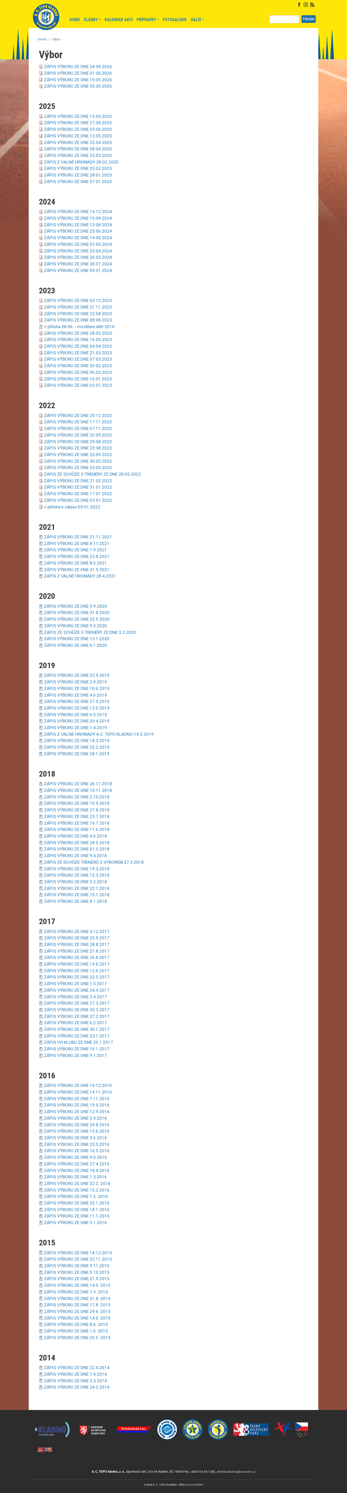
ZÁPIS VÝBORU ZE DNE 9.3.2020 (75, 625)
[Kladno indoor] (192, 1419)
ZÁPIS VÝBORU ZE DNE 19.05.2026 (78, 79)
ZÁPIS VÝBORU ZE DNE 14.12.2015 (78, 1252)
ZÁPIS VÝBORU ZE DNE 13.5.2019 (76, 708)
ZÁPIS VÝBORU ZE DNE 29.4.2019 (76, 721)
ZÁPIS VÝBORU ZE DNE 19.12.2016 (78, 1085)
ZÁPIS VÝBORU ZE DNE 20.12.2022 (78, 415)
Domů (75, 19)
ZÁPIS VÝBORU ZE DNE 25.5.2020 (76, 619)
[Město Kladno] (53, 1419)
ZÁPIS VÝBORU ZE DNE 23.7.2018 (76, 816)
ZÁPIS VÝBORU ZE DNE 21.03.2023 (78, 352)
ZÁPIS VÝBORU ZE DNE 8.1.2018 (75, 901)
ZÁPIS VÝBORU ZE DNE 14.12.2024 (78, 211)
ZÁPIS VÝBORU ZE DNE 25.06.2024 (78, 231)
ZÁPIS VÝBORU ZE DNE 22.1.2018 (76, 888)
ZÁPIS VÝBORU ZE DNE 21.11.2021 (78, 536)
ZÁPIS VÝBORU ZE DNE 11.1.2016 (76, 1215)
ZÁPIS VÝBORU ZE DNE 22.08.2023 (78, 313)
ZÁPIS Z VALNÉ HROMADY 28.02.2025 (81, 162)
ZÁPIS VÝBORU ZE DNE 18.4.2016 (76, 1170)
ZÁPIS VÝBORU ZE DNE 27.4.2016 (76, 1163)
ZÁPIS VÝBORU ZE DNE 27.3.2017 (76, 1003)
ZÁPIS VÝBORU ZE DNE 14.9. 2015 (77, 1285)
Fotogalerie (175, 19)
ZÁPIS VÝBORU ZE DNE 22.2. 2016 (77, 1183)
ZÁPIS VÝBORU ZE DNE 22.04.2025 (78, 142)
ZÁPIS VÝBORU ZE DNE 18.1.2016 (76, 1209)
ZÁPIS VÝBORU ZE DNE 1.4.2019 (75, 727)
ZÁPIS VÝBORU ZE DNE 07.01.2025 (78, 181)
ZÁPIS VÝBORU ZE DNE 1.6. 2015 (76, 1331)
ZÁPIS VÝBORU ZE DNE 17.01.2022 (78, 493)
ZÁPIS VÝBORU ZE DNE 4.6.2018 (75, 836)
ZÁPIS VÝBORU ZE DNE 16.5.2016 (76, 1150)
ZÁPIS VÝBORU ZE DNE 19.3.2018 (76, 868)
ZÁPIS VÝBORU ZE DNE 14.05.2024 (78, 237)
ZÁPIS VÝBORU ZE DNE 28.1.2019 (76, 753)
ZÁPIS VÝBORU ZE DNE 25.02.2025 (78, 168)
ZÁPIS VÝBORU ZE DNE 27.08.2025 (78, 122)
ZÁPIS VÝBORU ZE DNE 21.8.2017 (76, 951)
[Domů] (46, 19)
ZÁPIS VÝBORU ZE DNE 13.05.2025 (78, 135)
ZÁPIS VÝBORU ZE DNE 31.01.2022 (78, 487)
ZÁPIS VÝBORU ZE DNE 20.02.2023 (78, 365)
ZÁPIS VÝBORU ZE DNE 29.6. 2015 (77, 1311)
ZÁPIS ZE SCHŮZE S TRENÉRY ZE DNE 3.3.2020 (90, 632)
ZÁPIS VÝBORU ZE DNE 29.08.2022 (78, 441)
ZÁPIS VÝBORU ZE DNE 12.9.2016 (76, 1111)
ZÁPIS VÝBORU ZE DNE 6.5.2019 (75, 714)
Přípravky (146, 19)
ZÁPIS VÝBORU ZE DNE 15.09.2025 (78, 116)
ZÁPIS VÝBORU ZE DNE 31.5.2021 (76, 569)
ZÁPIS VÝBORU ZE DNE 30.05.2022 (78, 461)
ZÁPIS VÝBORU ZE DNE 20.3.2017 (76, 1009)
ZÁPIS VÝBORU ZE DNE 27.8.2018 (76, 809)
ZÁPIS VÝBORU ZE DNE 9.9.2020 (75, 606)
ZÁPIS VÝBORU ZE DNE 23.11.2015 (78, 1259)
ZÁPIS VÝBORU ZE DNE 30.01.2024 (78, 263)
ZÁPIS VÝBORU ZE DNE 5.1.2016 (75, 1222)
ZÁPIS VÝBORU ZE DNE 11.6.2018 (76, 829)
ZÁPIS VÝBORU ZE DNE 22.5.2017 (76, 977)
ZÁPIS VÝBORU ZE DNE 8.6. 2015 (76, 1324)
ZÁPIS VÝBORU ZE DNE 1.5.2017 (75, 983)
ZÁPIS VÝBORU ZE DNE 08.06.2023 (78, 320)
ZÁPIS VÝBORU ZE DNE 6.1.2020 (75, 645)
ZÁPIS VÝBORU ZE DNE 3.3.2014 (75, 1380)
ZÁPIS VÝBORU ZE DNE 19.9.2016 (76, 1104)
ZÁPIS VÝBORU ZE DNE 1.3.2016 (75, 1176)
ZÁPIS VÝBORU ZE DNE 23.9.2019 (76, 675)
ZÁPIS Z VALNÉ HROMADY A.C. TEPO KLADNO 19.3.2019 (99, 734)
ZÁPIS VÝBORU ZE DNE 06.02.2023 (78, 372)
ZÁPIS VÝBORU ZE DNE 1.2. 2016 (76, 1196)
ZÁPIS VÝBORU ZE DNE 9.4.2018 (75, 855)
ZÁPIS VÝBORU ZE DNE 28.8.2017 (76, 944)
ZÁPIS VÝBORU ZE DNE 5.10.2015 (76, 1272)
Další (196, 19)
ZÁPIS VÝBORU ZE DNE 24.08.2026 (78, 66)
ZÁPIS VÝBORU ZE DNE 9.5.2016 (75, 1157)
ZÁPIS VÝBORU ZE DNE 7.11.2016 (76, 1098)
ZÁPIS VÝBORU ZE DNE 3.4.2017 (75, 996)
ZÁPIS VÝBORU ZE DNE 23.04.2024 (78, 250)
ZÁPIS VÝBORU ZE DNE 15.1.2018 (76, 894)
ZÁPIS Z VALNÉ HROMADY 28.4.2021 (80, 576)
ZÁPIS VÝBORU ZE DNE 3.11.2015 (76, 1265)
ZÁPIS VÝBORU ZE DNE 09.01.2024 (78, 270)
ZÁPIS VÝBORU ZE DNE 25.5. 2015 (77, 1337)
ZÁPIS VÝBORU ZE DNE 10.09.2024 (78, 218)
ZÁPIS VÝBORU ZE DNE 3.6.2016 (75, 1137)
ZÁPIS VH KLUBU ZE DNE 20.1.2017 (78, 1042)
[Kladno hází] (218, 1419)
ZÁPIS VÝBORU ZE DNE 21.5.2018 (76, 849)
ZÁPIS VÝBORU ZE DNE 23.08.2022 (78, 448)
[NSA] (93, 1419)
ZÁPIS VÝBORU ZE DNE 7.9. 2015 (76, 1291)
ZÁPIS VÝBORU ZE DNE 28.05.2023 (78, 333)
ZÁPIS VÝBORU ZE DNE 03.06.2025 (78, 129)
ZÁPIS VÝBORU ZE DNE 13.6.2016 (76, 1131)
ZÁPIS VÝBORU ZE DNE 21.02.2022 (78, 480)
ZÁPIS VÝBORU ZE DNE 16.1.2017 (76, 1048)
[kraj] (134, 1419)
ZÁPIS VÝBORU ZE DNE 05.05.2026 (78, 86)
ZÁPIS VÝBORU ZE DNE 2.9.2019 (75, 681)
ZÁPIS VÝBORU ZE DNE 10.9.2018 (76, 803)
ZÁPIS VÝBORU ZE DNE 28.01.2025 (78, 175)
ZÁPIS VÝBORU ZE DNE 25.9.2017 (76, 937)
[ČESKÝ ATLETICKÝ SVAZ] (251, 1419)
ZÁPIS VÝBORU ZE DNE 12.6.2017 (76, 970)
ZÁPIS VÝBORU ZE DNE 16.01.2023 (78, 378)
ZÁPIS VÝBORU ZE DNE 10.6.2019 (76, 688)
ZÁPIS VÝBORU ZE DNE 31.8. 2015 (77, 1298)
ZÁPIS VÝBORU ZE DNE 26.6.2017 (76, 957)
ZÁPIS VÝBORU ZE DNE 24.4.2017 (76, 990)
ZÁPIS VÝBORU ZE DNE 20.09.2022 (78, 435)
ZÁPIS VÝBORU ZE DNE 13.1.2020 (76, 638)
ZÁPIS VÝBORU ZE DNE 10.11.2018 (78, 790)
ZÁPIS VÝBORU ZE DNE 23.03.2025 (78, 155)
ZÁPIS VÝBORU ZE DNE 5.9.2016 (75, 1118)
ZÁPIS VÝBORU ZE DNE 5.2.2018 (75, 881)
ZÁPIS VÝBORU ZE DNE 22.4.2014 (76, 1367)
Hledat (308, 19)
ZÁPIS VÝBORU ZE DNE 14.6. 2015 (77, 1318)
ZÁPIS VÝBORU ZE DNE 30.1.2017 (76, 1029)
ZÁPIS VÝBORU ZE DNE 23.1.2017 (76, 1035)
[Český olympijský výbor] (291, 1419)
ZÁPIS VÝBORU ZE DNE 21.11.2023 (78, 307)
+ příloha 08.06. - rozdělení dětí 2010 (79, 326)
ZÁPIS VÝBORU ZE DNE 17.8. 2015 (77, 1304)
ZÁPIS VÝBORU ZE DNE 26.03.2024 (78, 257)
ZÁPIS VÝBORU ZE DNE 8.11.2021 (76, 543)
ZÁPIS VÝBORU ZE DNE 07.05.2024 (78, 244)
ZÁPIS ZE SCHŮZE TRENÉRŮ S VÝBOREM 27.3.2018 (94, 862)
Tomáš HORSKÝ (194, 1484)
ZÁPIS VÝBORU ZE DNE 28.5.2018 (76, 842)
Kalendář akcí (119, 19)
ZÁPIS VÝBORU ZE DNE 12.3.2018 (76, 875)
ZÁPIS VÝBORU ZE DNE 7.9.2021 (75, 549)
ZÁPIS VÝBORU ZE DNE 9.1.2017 (75, 1055)
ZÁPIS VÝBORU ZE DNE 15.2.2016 (76, 1190)
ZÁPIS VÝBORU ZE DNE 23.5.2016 (76, 1144)
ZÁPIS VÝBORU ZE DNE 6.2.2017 (75, 1022)
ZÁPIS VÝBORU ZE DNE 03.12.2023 (78, 300)
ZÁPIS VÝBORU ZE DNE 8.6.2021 (75, 563)
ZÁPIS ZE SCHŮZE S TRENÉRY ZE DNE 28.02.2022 (92, 474)
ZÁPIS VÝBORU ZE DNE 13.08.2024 (78, 224)
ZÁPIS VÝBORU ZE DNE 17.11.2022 (78, 421)
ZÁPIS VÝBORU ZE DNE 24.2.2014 (76, 1387)
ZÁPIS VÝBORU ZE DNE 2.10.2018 (76, 796)
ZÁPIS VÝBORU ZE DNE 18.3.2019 (76, 740)
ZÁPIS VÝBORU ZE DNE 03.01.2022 (78, 500)
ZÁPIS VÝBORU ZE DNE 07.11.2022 (78, 428)
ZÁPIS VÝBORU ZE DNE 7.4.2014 (75, 1374)
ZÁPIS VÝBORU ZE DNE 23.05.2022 (78, 467)
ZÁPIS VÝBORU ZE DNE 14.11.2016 (78, 1092)
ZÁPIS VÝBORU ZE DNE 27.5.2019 (76, 701)
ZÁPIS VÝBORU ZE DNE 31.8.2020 (76, 612)
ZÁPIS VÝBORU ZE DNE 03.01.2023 (78, 385)
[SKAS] (45, 1439)
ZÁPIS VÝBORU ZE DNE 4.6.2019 (75, 695)
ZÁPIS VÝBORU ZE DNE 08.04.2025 (78, 148)
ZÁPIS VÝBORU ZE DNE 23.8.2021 (76, 556)
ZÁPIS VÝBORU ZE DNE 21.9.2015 (76, 1278)
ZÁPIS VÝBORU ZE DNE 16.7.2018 (76, 823)
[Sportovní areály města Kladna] (167, 1419)
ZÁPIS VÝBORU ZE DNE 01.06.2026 (78, 73)
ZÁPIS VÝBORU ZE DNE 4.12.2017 (76, 931)
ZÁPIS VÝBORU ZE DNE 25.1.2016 (76, 1203)
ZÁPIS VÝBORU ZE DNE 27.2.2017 (76, 1016)
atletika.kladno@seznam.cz (236, 1471)
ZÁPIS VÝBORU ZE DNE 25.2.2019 (76, 747)
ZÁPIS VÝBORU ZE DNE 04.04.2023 (78, 346)
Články (91, 19)
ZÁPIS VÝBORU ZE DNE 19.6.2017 (76, 964)
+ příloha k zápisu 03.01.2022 (72, 506)
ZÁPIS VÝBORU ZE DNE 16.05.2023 (78, 339)
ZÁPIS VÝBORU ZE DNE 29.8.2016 (76, 1124)
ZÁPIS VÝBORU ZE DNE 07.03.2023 (78, 359)
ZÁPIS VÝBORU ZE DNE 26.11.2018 (78, 783)
